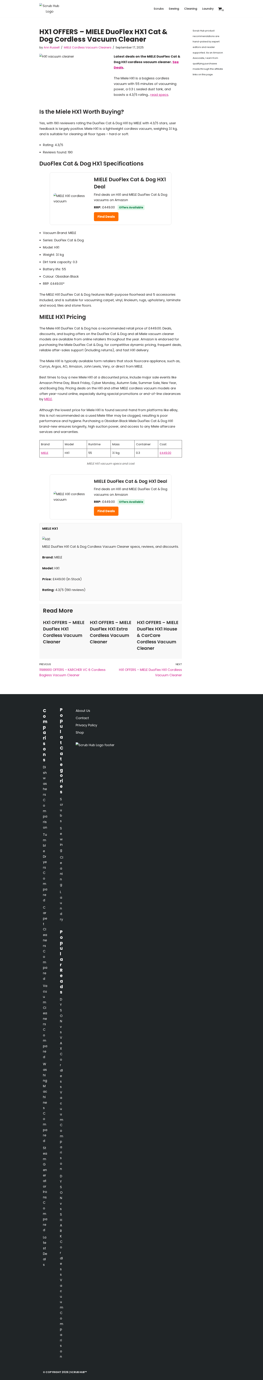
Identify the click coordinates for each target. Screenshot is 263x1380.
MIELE (48, 399)
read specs (159, 94)
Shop (80, 732)
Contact (82, 718)
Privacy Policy (86, 725)
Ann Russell (52, 47)
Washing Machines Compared (45, 1102)
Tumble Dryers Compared (45, 867)
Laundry (208, 9)
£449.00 (165, 453)
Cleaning (190, 9)
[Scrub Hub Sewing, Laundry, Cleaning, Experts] (49, 8)
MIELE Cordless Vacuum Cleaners (87, 47)
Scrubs (159, 9)
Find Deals (106, 216)
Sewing (174, 9)
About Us (83, 710)
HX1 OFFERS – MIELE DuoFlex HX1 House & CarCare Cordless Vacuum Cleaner (157, 635)
